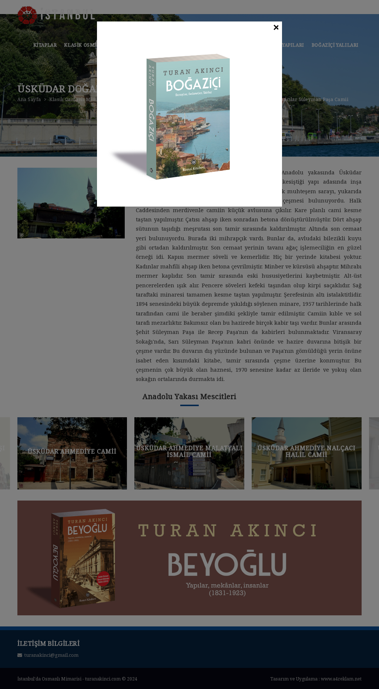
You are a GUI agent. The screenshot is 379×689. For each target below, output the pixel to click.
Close (275, 27)
